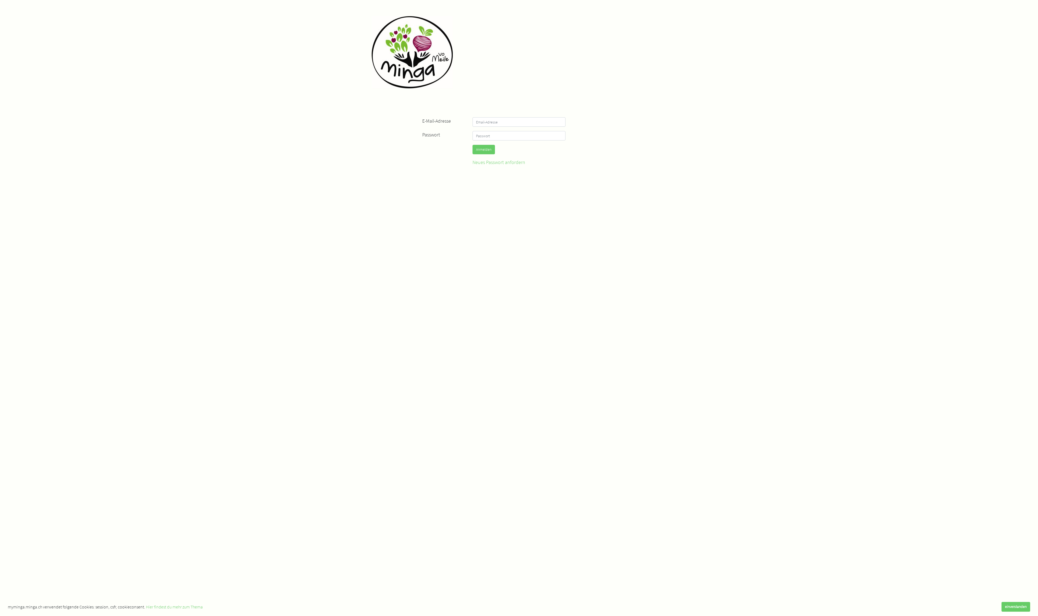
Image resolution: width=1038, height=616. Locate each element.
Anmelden (483, 149)
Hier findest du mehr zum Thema (174, 607)
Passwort (431, 135)
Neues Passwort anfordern (499, 162)
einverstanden (1016, 606)
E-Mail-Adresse (436, 121)
